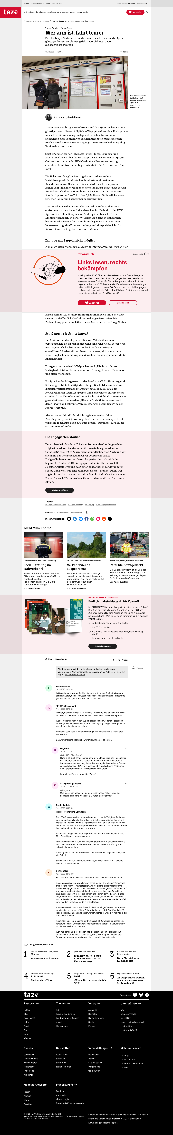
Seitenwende (134, 1118)
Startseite (28, 21)
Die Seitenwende (96, 1018)
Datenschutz (105, 1118)
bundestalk (29, 1054)
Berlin (26, 1030)
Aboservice (61, 1095)
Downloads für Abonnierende (70, 1103)
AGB (125, 1118)
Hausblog (93, 1014)
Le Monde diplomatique (132, 1063)
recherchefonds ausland (132, 1022)
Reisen (27, 1092)
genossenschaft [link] (129, 3)
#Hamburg (89, 505)
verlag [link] (26, 3)
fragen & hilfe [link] (57, 3)
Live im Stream (95, 1062)
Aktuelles (92, 1010)
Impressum (117, 1118)
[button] (148, 12)
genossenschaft (128, 1014)
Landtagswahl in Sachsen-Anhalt (68, 1020)
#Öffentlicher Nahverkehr (106, 505)
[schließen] (146, 254)
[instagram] (147, 996)
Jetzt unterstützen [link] (59, 490)
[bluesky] (141, 996)
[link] (26, 12)
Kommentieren (63, 512)
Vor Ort (91, 1058)
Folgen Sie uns (125, 995)
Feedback (60, 1091)
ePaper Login (62, 1099)
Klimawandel (62, 1026)
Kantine (27, 1096)
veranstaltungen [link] (37, 3)
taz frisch (60, 1058)
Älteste (125, 660)
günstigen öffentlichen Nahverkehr (94, 135)
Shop (26, 1100)
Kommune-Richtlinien (126, 1114)
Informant (93, 1118)
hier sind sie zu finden (75, 674)
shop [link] (48, 3)
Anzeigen (28, 1104)
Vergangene (94, 1066)
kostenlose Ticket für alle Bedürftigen (90, 347)
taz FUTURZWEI (128, 1059)
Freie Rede (29, 1070)
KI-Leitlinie (143, 1114)
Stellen (91, 1022)
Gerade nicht (137, 254)
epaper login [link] (142, 3)
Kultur (27, 1022)
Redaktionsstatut (107, 1114)
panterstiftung (127, 1026)
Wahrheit (28, 1038)
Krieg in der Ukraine (65, 1014)
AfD (58, 1010)
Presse (91, 1026)
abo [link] (119, 3)
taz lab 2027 (94, 1070)
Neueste (116, 660)
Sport (26, 1026)
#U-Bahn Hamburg (75, 505)
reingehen (28, 1075)
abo (122, 1010)
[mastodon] (135, 996)
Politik (27, 1010)
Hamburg (45, 21)
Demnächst (93, 1054)
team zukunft (62, 1054)
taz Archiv (125, 1067)
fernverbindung (31, 1058)
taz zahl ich (126, 1018)
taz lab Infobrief (63, 1066)
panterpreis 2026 (129, 1030)
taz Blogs (125, 1055)
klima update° (30, 1062)
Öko (26, 1014)
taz (31, 995)
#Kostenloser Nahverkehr (55, 505)
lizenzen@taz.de (42, 1118)
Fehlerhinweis (77, 512)
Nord (37, 21)
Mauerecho (29, 1066)
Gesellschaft (29, 1018)
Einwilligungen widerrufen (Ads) (103, 1122)
